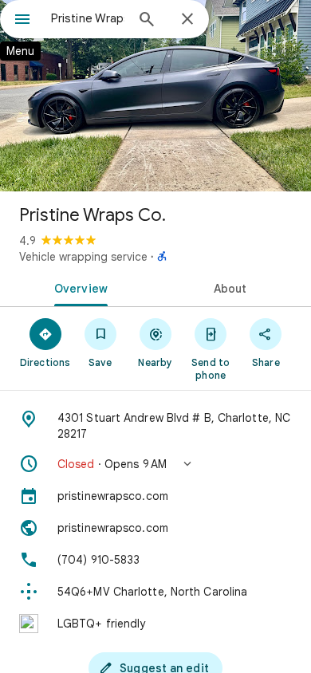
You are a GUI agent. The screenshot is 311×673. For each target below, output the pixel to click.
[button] (155, 464)
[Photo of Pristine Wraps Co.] (155, 95)
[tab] (77, 287)
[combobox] (87, 18)
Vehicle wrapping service (83, 257)
